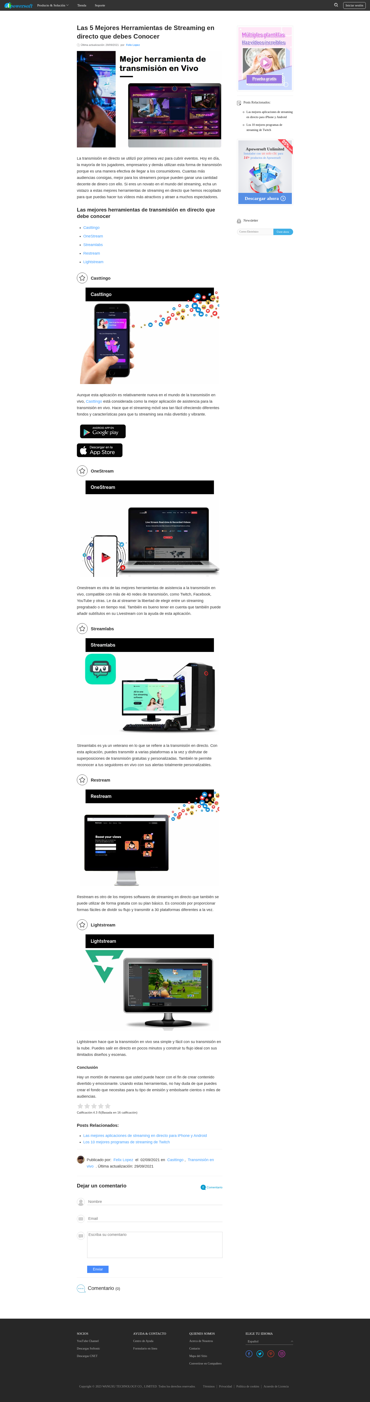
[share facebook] (249, 1353)
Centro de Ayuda (143, 1341)
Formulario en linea (145, 1348)
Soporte (100, 5)
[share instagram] (281, 1353)
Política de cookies (247, 1386)
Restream (91, 253)
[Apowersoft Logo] (18, 5)
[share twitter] (260, 1353)
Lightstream (93, 262)
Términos (209, 1386)
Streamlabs (93, 245)
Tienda (81, 5)
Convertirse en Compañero (205, 1363)
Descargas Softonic (88, 1348)
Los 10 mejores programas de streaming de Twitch (126, 1142)
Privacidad (225, 1386)
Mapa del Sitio (198, 1356)
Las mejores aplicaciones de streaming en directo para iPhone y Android (145, 1135)
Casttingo (91, 227)
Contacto (194, 1348)
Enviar (98, 1269)
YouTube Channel (88, 1341)
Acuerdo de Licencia (276, 1386)
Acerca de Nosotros (201, 1341)
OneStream (93, 236)
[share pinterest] (270, 1353)
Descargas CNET (87, 1356)
